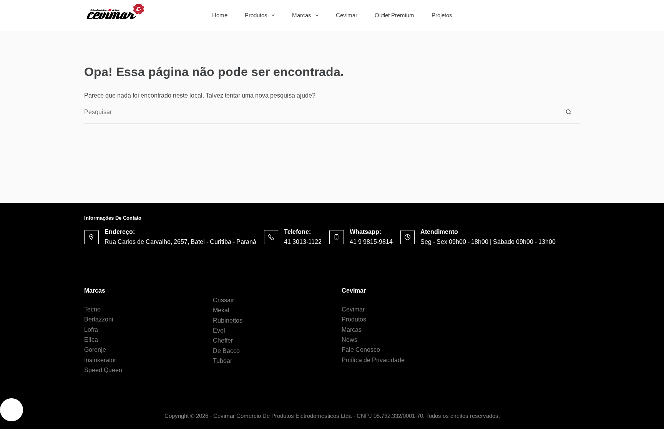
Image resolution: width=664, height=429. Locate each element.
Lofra (91, 329)
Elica (91, 339)
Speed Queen (103, 370)
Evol (219, 330)
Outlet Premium (394, 15)
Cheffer (223, 340)
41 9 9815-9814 (371, 242)
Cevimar (346, 15)
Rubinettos (227, 320)
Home (219, 15)
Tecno (92, 309)
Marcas (301, 15)
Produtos (256, 15)
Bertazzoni (98, 319)
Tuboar (222, 361)
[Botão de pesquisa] (568, 15)
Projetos (442, 15)
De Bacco (226, 351)
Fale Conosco (361, 349)
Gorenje (95, 349)
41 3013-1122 (303, 242)
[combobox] (520, 15)
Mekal (221, 310)
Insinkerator (100, 360)
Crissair (223, 300)
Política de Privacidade (373, 360)
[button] (11, 409)
